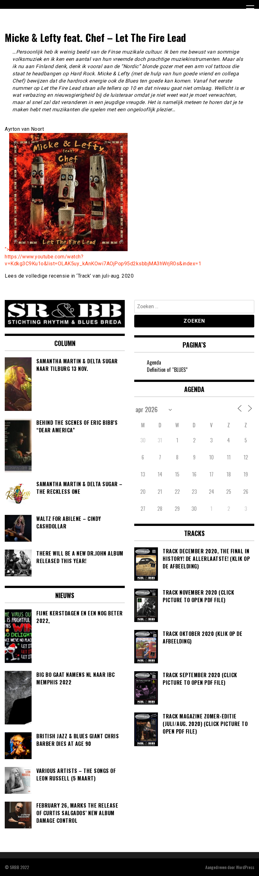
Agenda (154, 362)
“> (7, 249)
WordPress (245, 867)
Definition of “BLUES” (167, 369)
